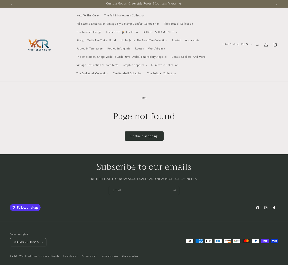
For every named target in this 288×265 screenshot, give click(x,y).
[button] (159, 32)
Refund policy (70, 256)
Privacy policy (89, 256)
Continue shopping (144, 136)
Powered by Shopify (48, 256)
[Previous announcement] (11, 3)
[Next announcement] (277, 3)
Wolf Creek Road (28, 256)
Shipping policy (130, 256)
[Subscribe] (174, 190)
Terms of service (109, 256)
